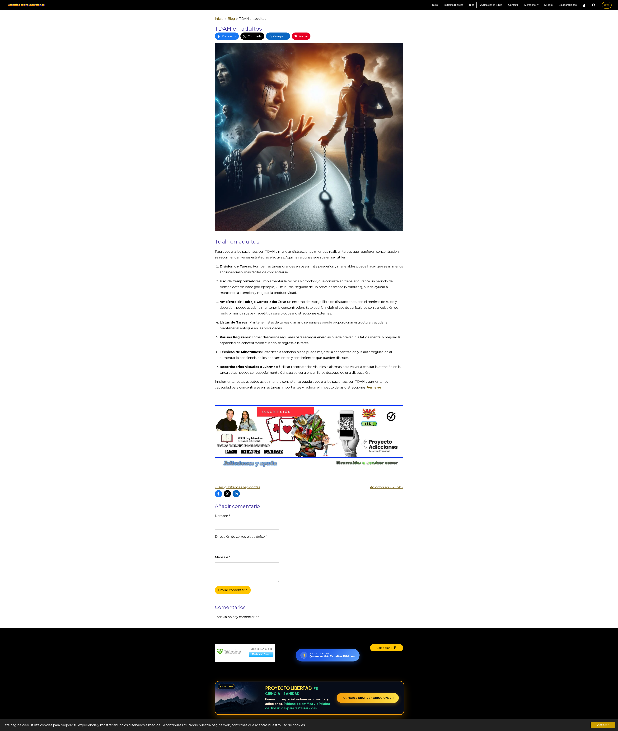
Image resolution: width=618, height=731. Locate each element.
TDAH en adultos (252, 19)
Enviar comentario (233, 590)
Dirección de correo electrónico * (241, 537)
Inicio (219, 19)
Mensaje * (222, 557)
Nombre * (222, 516)
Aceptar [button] (603, 725)
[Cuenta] (584, 5)
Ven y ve (374, 387)
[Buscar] (594, 5)
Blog (231, 19)
